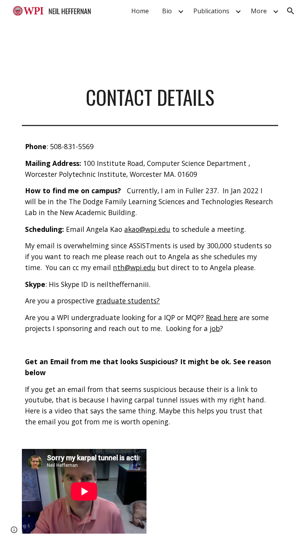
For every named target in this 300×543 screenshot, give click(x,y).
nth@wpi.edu (134, 267)
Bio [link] (167, 11)
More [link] (259, 11)
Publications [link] (211, 11)
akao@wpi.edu (147, 229)
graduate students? (128, 300)
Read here (222, 317)
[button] (290, 11)
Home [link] (140, 11)
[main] (150, 97)
